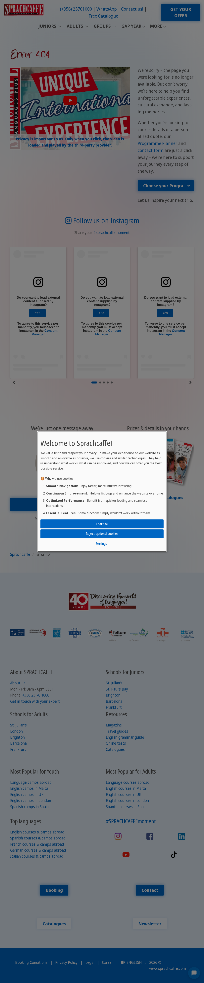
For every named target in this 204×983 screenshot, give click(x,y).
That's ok (102, 524)
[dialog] (102, 491)
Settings (101, 543)
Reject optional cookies (102, 533)
